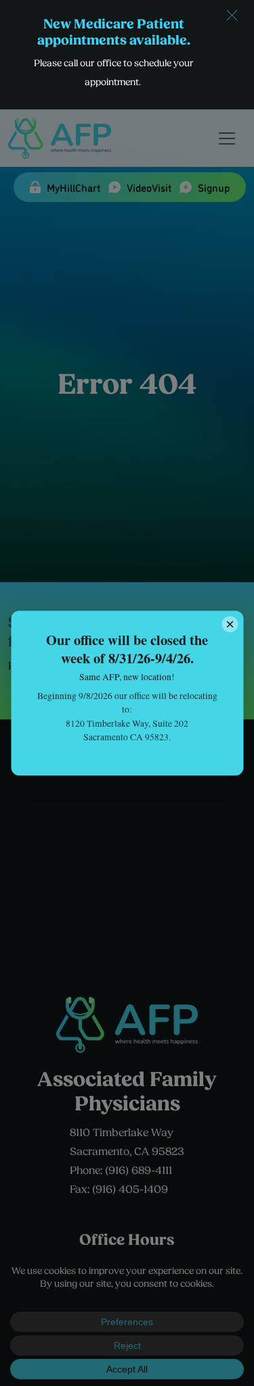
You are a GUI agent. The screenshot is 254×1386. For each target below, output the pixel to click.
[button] (232, 15)
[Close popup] (229, 624)
